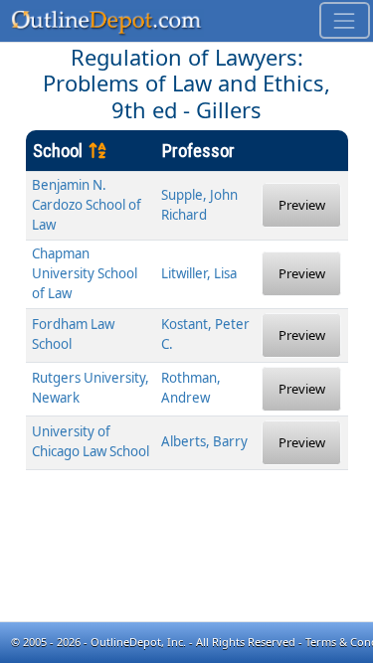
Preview (302, 205)
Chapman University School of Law (84, 273)
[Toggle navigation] (344, 20)
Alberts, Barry (204, 441)
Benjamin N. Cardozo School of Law (86, 205)
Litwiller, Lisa (199, 273)
